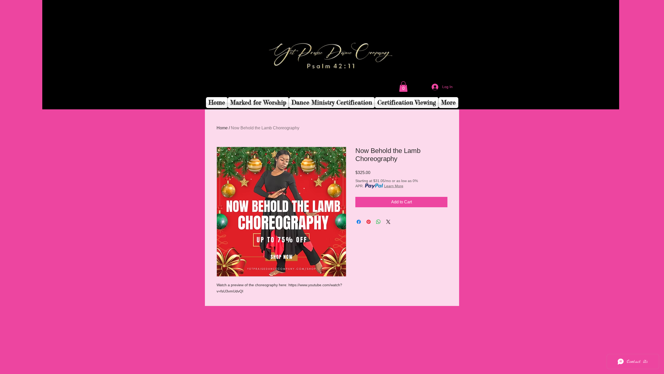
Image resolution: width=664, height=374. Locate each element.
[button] (403, 86)
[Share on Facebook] (359, 222)
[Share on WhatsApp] (378, 222)
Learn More (393, 186)
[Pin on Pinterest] (368, 222)
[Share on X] (388, 222)
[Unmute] (57, 102)
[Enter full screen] (612, 102)
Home (222, 128)
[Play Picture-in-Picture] (603, 102)
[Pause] (49, 102)
